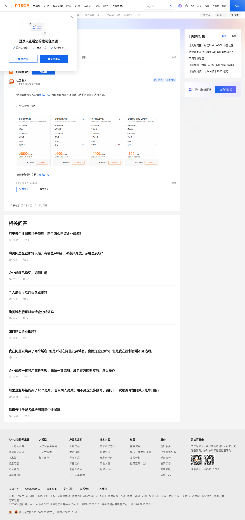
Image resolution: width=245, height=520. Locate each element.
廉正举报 (52, 488)
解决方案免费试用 (140, 452)
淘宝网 (30, 496)
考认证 (100, 15)
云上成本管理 (77, 475)
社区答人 (21, 80)
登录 (237, 5)
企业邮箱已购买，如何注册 (28, 272)
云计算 (37, 205)
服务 (105, 6)
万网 (144, 496)
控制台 (215, 5)
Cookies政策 (32, 488)
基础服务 (166, 446)
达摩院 (196, 496)
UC (158, 496)
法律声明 (14, 488)
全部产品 (74, 446)
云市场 (87, 6)
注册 (224, 5)
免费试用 (74, 452)
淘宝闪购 (14, 500)
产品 (46, 6)
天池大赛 (105, 463)
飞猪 (122, 496)
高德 (151, 496)
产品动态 (74, 457)
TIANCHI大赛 (113, 15)
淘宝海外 (207, 496)
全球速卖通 (63, 496)
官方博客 (89, 15)
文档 (199, 5)
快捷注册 (23, 59)
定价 (77, 6)
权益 (68, 6)
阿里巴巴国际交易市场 (85, 496)
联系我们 (85, 488)
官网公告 (166, 463)
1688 (103, 496)
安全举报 (68, 488)
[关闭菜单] (5, 5)
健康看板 (166, 469)
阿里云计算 (133, 496)
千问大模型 (45, 452)
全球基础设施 (16, 452)
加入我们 (102, 488)
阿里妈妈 (113, 496)
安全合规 (14, 469)
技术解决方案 (107, 446)
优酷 (171, 496)
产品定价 (74, 463)
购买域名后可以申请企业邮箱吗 (31, 312)
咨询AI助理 (226, 89)
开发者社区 (26, 205)
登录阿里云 (54, 59)
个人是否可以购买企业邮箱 (28, 292)
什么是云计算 (16, 446)
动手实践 (77, 15)
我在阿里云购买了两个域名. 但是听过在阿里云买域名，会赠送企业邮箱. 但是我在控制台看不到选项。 (81, 351)
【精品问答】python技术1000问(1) (208, 71)
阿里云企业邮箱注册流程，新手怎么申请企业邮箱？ (46, 233)
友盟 (164, 496)
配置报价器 (76, 469)
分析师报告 (15, 475)
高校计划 (135, 457)
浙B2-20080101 (91, 504)
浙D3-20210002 (140, 504)
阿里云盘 (219, 496)
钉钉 (178, 496)
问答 (45, 205)
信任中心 (166, 475)
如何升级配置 (196, 58)
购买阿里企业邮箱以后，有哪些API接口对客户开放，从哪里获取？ (56, 253)
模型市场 (44, 457)
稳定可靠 (14, 463)
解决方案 (58, 6)
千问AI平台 (42, 496)
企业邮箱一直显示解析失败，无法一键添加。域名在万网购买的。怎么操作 (62, 370)
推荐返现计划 (138, 463)
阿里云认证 (106, 469)
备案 (207, 5)
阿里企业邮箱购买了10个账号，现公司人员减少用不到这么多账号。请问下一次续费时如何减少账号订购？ (85, 390)
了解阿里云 (118, 6)
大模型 (37, 6)
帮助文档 (105, 452)
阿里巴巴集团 (16, 496)
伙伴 (97, 6)
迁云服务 (166, 457)
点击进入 (44, 94)
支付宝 (186, 496)
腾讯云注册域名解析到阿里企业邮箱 (34, 409)
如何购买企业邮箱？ (23, 331)
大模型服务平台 (48, 446)
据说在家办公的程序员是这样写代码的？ (211, 52)
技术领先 (14, 457)
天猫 (53, 496)
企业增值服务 (168, 452)
